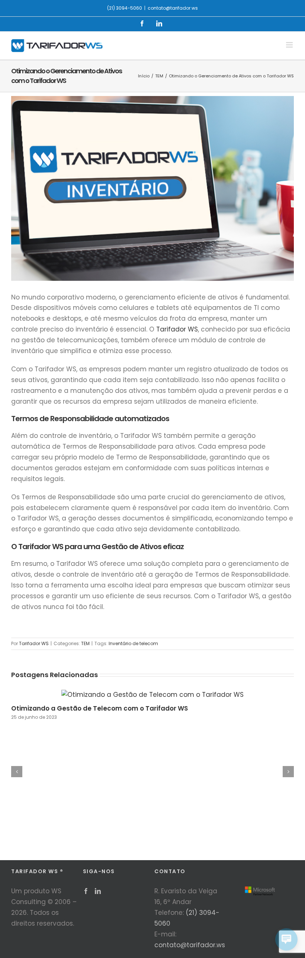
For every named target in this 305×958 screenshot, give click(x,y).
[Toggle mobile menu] (290, 45)
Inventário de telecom (133, 643)
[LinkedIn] (98, 891)
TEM (85, 643)
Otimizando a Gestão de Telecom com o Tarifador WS (99, 708)
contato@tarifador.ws (173, 8)
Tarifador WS (177, 329)
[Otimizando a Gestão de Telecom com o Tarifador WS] (152, 694)
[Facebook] (86, 891)
